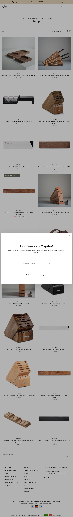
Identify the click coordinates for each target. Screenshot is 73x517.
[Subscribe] (48, 264)
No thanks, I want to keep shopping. (36, 275)
